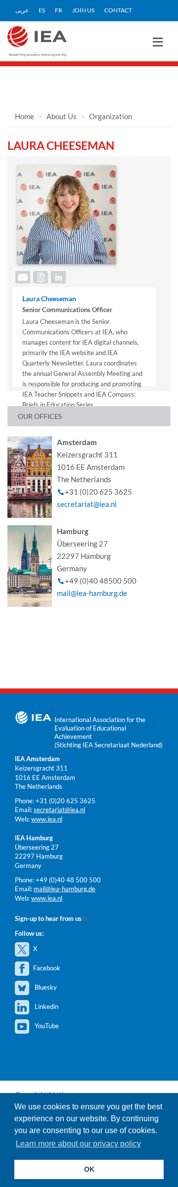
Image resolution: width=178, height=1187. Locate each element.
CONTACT (118, 10)
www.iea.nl (46, 819)
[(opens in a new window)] (57, 276)
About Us (61, 116)
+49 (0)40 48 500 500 (68, 880)
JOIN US (83, 10)
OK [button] (89, 1169)
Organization (110, 116)
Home (24, 116)
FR (58, 10)
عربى (22, 10)
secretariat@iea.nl (87, 504)
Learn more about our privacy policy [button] (78, 1144)
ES (42, 10)
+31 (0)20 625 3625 (65, 801)
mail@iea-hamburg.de (92, 593)
